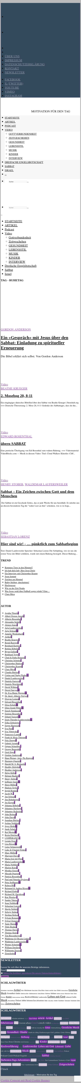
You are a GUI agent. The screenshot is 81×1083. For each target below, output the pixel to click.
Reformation (38, 1056)
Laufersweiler (43, 997)
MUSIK (13, 150)
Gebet (59, 990)
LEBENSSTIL (16, 146)
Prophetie (29, 1056)
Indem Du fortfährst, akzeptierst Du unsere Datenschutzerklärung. (32, 972)
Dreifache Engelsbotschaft (24, 162)
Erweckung (23, 1028)
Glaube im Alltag (25, 993)
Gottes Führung (41, 993)
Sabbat (9, 166)
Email (3, 969)
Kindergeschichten (16, 997)
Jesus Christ (4, 1042)
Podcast (10, 125)
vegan (56, 1000)
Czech (35, 1023)
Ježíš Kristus (25, 1042)
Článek (4, 1069)
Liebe (74, 997)
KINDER (13, 154)
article (41, 1018)
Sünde (46, 1000)
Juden (37, 1042)
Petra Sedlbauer (11, 1000)
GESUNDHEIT (17, 142)
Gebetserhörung (64, 990)
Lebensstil (69, 997)
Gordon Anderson (16, 329)
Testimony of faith (64, 1060)
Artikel (17, 989)
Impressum (13, 60)
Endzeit (47, 990)
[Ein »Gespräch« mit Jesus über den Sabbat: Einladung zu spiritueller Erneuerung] (39, 325)
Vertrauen (67, 1000)
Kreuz (20, 1046)
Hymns (52, 1037)
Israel (9, 170)
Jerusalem (71, 1037)
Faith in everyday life (37, 1028)
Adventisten (4, 990)
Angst (26, 1018)
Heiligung (47, 993)
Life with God (5, 1051)
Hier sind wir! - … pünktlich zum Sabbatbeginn (39, 544)
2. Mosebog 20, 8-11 (16, 396)
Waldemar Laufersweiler (46, 484)
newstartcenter (49, 1051)
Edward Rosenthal (16, 436)
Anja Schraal (10, 990)
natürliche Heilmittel (41, 1051)
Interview (67, 993)
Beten (63, 1018)
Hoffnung (53, 993)
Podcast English (20, 1055)
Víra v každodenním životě (29, 1065)
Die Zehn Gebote (55, 1023)
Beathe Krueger (14, 388)
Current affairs (25, 1023)
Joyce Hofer (32, 1042)
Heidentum (73, 1032)
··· (6, 174)
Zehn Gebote (53, 1064)
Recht (33, 1056)
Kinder (9, 996)
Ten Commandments (51, 1060)
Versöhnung (61, 1000)
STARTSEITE (12, 117)
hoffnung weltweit (60, 993)
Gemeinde (3, 1032)
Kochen (22, 997)
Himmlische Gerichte (15, 1037)
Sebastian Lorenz (15, 536)
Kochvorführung (31, 996)
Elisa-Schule (35, 990)
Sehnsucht (57, 1056)
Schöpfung (52, 1056)
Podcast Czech (7, 1055)
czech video (45, 1023)
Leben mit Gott (56, 996)
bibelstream (27, 990)
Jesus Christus (15, 1041)
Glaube (18, 993)
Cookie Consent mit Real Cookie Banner (25, 1080)
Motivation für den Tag (15, 1051)
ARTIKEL (10, 121)
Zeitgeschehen (19, 137)
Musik (4, 1000)
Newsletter (15, 72)
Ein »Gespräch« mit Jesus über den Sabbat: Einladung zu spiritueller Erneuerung (34, 342)
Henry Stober (12, 484)
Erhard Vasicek (16, 1028)
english (51, 990)
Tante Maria (50, 1000)
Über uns (12, 56)
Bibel (22, 990)
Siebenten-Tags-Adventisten (35, 1000)
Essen (55, 990)
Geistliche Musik (70, 1027)
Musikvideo (32, 1051)
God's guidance (55, 1032)
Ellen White (41, 990)
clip (16, 1022)
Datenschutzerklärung (25, 64)
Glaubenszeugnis (33, 993)
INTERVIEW (16, 158)
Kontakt (12, 68)
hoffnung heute (33, 1037)
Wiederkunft (73, 1000)
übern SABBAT (13, 444)
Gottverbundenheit (23, 133)
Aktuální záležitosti (18, 1018)
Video (9, 129)
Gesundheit (11, 993)
